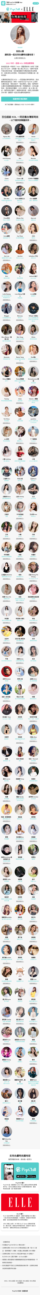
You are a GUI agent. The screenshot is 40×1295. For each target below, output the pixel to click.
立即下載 (35, 3)
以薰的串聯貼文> (20, 58)
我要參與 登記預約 (20, 99)
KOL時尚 (33, 1281)
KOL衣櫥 (12, 1281)
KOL (6, 1281)
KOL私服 (19, 1281)
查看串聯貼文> (20, 142)
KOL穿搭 (26, 1281)
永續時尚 (20, 1283)
